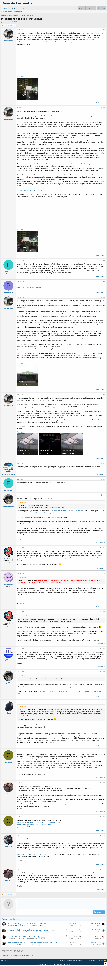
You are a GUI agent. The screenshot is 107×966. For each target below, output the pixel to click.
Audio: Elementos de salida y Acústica (32, 932)
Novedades (14, 8)
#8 (104, 479)
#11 (104, 573)
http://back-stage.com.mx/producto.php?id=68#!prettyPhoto (39, 822)
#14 (104, 672)
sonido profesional (77, 511)
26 (39, 938)
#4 (104, 281)
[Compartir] (101, 30)
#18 (104, 817)
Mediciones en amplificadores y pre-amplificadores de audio (32, 943)
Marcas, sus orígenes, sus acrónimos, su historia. (27, 923)
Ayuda (101, 960)
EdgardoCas (97, 938)
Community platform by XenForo (53, 964)
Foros (5, 8)
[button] (19, 8)
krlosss (99, 925)
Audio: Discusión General (29, 938)
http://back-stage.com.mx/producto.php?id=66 (34, 825)
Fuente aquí (21, 539)
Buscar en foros (18, 12)
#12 (104, 612)
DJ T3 (99, 932)
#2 (104, 108)
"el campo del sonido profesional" (47, 513)
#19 (104, 835)
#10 (104, 548)
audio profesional (60, 511)
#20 (104, 869)
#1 (104, 30)
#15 (104, 702)
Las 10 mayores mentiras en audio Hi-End (24, 936)
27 (41, 938)
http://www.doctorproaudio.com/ (29, 287)
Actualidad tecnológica (30, 925)
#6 (104, 394)
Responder (101, 103)
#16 (104, 751)
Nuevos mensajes (6, 12)
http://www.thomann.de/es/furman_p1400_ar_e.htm (36, 854)
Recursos (26, 8)
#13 (104, 649)
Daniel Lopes (97, 944)
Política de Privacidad (90, 960)
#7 (104, 463)
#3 (104, 260)
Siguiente (10, 25)
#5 (104, 297)
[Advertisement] (61, 59)
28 (44, 938)
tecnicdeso (6, 22)
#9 (104, 495)
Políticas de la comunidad (74, 960)
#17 (104, 783)
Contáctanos (61, 960)
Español (5, 960)
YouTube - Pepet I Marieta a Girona (29, 190)
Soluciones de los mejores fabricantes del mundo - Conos (31, 930)
